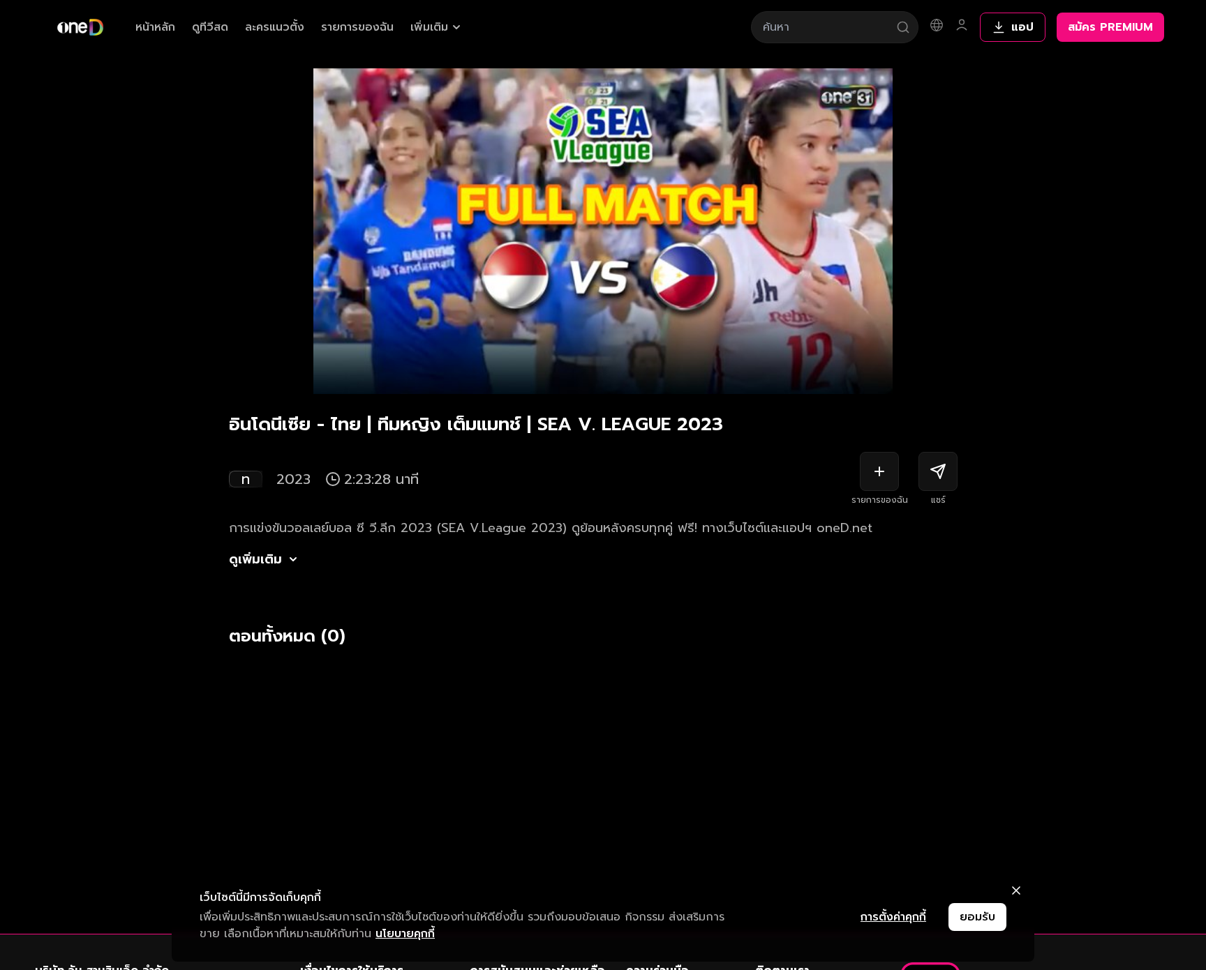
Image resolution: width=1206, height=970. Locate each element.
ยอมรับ (977, 917)
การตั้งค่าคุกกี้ (893, 917)
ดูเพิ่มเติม (255, 559)
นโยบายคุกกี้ (405, 933)
